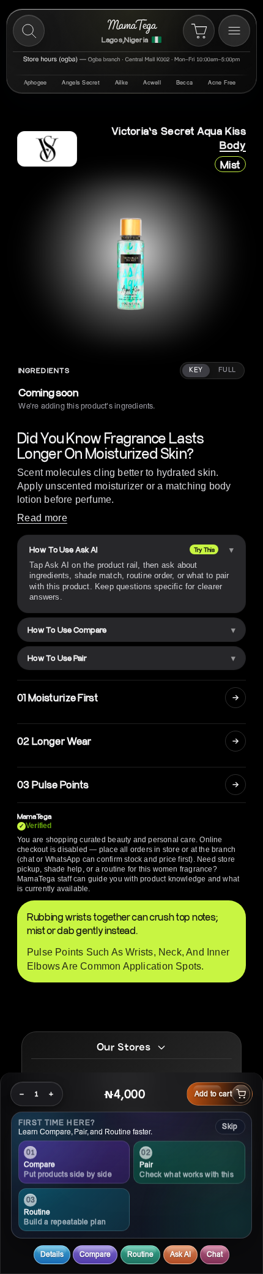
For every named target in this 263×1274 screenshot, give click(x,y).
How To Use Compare (67, 630)
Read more (42, 518)
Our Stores (123, 1046)
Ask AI (180, 1254)
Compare (95, 1254)
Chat (215, 1254)
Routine (140, 1254)
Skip (229, 1126)
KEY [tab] (195, 370)
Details (52, 1254)
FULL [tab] (227, 370)
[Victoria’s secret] (47, 149)
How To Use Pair (57, 658)
